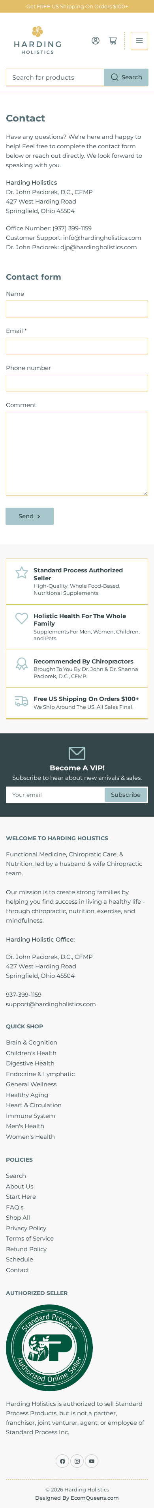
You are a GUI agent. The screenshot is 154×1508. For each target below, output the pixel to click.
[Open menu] (139, 40)
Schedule (19, 1259)
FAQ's (14, 1207)
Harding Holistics (86, 1489)
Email (16, 330)
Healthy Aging (27, 1095)
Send (26, 516)
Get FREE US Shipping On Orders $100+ (77, 6)
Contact (17, 1270)
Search (132, 77)
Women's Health (30, 1136)
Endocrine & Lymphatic (40, 1074)
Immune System (30, 1115)
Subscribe (126, 794)
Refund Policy (26, 1249)
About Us (19, 1186)
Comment (21, 405)
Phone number (28, 368)
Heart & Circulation (34, 1105)
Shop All (18, 1217)
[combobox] (77, 77)
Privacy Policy (26, 1228)
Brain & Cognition (31, 1042)
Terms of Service (30, 1238)
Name (15, 293)
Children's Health (31, 1053)
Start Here (21, 1196)
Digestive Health (30, 1063)
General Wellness (31, 1084)
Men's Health (25, 1126)
